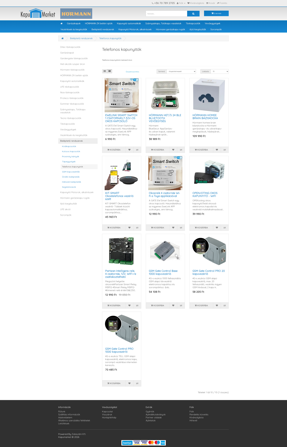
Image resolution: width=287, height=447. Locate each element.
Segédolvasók (69, 187)
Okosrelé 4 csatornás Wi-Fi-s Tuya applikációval (164, 194)
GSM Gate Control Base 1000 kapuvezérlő (163, 272)
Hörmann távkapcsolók (72, 69)
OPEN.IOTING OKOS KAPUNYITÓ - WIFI (205, 194)
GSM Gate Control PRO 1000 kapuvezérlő (119, 350)
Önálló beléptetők (71, 176)
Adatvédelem (65, 417)
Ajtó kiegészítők (198, 29)
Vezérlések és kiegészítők (74, 29)
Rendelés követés (199, 414)
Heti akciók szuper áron (72, 64)
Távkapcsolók (193, 23)
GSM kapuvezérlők (71, 171)
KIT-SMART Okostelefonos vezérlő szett (119, 196)
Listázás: (205, 71)
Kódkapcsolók (69, 146)
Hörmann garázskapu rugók (170, 29)
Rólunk (61, 411)
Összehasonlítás (132, 72)
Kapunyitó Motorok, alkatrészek (135, 29)
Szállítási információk (69, 414)
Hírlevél (193, 420)
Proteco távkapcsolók (72, 98)
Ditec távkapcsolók (70, 47)
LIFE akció (65, 209)
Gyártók (150, 411)
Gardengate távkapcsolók (74, 58)
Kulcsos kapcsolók (71, 151)
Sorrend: (161, 71)
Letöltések (63, 423)
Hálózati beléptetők (71, 182)
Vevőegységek (212, 23)
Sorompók (216, 29)
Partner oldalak (154, 417)
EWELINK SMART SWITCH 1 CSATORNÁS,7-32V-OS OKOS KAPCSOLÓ (121, 118)
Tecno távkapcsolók (70, 118)
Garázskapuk (74, 23)
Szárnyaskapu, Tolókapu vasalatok (163, 23)
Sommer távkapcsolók (72, 103)
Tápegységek (68, 161)
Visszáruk (107, 414)
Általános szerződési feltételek (74, 420)
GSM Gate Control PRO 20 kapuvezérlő (209, 272)
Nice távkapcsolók (70, 92)
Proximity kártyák (70, 156)
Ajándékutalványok (156, 414)
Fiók (192, 411)
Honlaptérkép (109, 417)
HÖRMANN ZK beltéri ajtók (99, 23)
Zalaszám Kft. (79, 434)
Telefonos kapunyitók (110, 38)
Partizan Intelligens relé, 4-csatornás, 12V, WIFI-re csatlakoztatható (120, 274)
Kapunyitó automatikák (129, 23)
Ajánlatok (151, 420)
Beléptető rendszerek (103, 29)
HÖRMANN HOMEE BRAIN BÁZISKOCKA (205, 116)
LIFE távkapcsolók (69, 86)
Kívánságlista (196, 417)
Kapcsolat (107, 411)
